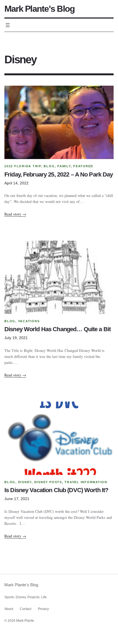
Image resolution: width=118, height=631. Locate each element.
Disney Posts (48, 482)
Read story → (15, 214)
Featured (83, 166)
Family (64, 166)
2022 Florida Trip (22, 166)
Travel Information (85, 482)
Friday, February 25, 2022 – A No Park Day (58, 175)
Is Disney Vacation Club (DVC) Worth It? (56, 490)
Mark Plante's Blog (39, 9)
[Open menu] (7, 25)
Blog (49, 166)
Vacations (29, 321)
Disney (25, 482)
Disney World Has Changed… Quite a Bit (57, 329)
